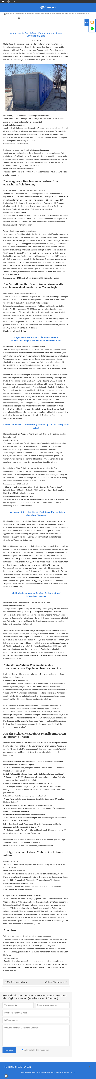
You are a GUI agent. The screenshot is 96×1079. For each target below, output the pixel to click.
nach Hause (9, 14)
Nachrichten (20, 14)
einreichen (9, 1050)
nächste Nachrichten (55, 982)
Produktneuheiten (33, 14)
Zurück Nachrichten (16, 982)
